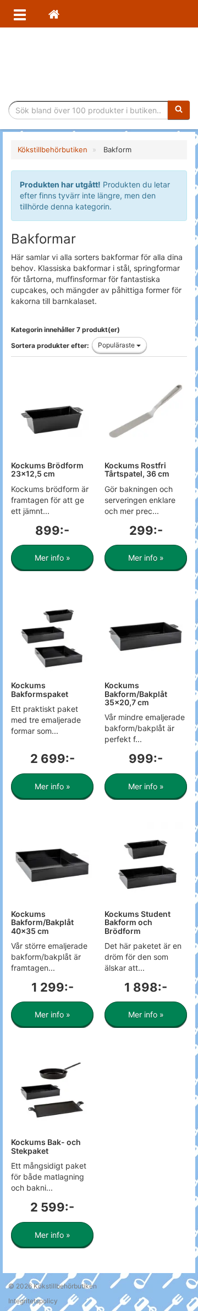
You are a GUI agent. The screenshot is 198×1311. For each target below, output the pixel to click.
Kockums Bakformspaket (39, 689)
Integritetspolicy (33, 1301)
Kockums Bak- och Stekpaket (46, 1146)
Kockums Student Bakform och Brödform (137, 922)
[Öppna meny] (19, 14)
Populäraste (117, 345)
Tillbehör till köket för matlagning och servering (99, 64)
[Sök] (179, 110)
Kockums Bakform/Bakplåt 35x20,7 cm (136, 694)
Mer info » (52, 557)
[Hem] (54, 13)
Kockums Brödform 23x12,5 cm (47, 469)
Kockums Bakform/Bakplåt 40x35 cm (42, 922)
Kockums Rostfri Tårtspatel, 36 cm (137, 469)
